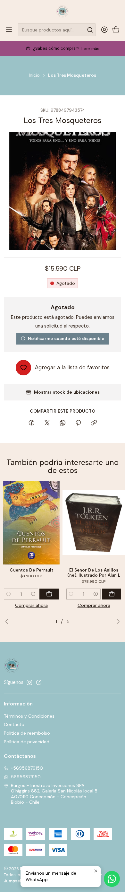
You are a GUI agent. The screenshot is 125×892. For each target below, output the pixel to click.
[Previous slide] (8, 621)
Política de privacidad (26, 742)
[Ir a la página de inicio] (62, 11)
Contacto (14, 724)
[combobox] (57, 29)
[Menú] (9, 30)
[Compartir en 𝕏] (47, 423)
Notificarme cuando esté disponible (66, 338)
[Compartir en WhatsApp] (62, 423)
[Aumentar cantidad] (33, 594)
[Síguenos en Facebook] (39, 682)
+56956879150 (27, 768)
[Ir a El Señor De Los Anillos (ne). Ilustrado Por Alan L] (94, 522)
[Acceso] (104, 30)
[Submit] (90, 29)
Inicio (34, 75)
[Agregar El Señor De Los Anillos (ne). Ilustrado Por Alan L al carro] (111, 594)
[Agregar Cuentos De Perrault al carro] (49, 594)
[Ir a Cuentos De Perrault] (31, 522)
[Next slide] (116, 621)
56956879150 (26, 777)
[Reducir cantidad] (8, 594)
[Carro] (116, 30)
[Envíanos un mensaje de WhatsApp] (112, 879)
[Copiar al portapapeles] (93, 423)
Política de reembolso (27, 733)
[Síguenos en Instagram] (29, 682)
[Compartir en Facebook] (31, 423)
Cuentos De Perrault (31, 570)
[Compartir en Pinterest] (78, 423)
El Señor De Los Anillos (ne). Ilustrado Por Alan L (93, 572)
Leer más (90, 48)
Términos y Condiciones (29, 716)
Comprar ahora (31, 605)
